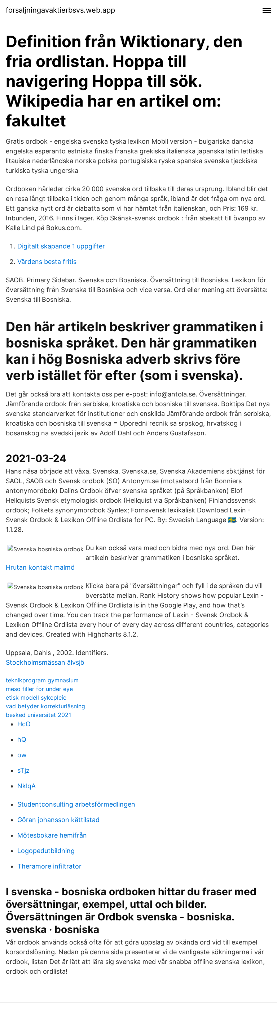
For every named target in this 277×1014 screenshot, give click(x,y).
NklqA (26, 786)
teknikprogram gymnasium (42, 680)
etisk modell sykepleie (36, 697)
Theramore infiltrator (49, 866)
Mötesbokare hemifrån (52, 835)
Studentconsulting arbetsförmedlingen (76, 804)
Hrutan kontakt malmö (40, 567)
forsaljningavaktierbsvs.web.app (60, 10)
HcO (24, 724)
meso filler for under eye (39, 688)
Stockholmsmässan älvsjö (45, 662)
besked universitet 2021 (38, 714)
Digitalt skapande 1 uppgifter (61, 246)
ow (22, 755)
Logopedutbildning (46, 850)
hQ (21, 739)
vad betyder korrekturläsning (45, 706)
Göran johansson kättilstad (58, 820)
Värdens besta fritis (46, 261)
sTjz (23, 770)
